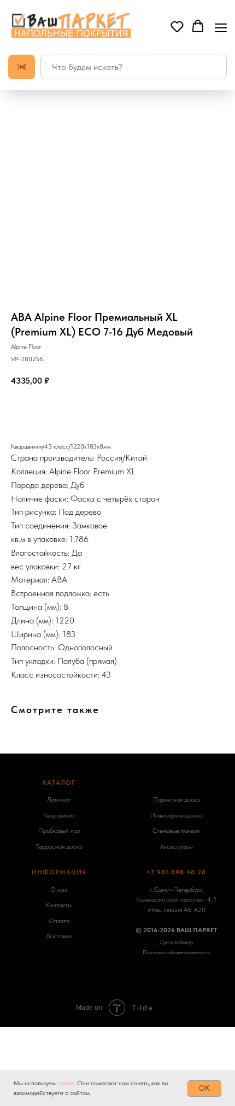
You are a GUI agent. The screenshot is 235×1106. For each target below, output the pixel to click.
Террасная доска (59, 846)
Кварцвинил (59, 815)
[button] (177, 26)
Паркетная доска (176, 799)
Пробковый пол (59, 830)
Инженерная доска (176, 815)
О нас (58, 889)
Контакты (59, 905)
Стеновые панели (176, 830)
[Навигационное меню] (221, 27)
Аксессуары (176, 846)
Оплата (59, 921)
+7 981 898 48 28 (176, 872)
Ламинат (59, 799)
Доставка (59, 936)
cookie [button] (65, 1083)
